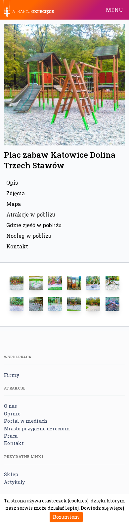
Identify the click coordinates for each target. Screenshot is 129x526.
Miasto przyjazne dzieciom (37, 428)
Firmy (11, 375)
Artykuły (14, 482)
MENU (114, 9)
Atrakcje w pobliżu (31, 214)
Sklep (11, 474)
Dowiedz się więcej (102, 508)
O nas (10, 406)
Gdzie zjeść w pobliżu (34, 224)
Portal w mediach (25, 421)
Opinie (12, 413)
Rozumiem (66, 517)
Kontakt (17, 246)
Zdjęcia (15, 193)
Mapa (13, 203)
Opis (12, 182)
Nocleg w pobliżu (29, 235)
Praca (11, 436)
